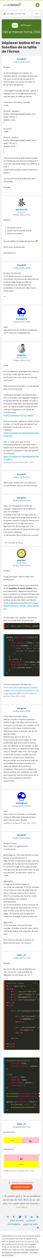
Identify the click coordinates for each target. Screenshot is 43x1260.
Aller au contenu (26, 3)
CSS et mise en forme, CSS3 (21, 32)
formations (14, 1224)
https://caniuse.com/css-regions (18, 415)
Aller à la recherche (12, 6)
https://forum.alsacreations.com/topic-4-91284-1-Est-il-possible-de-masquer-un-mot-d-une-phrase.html (21, 690)
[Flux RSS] (37, 1216)
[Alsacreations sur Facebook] (13, 1216)
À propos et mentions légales (15, 1252)
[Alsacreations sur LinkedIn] (31, 1216)
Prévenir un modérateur (23, 1182)
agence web (30, 1224)
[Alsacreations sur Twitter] (19, 1216)
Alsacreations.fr (32, 1249)
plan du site (17, 1220)
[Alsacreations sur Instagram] (25, 1216)
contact (30, 1220)
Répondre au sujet (21, 1187)
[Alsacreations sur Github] (7, 1216)
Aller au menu (9, 3)
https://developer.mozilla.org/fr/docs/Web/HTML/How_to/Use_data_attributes (21, 606)
